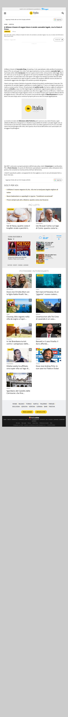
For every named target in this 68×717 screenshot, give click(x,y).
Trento (8, 223)
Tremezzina (39, 223)
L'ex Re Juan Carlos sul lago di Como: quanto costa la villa (47, 228)
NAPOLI (36, 404)
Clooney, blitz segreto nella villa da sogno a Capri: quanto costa (18, 319)
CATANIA (39, 407)
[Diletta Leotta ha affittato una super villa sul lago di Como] (19, 355)
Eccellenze (10, 209)
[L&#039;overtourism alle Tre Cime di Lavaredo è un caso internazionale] (48, 306)
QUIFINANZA (56, 419)
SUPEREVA (34, 421)
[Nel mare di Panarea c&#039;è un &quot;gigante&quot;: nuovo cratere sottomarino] (48, 281)
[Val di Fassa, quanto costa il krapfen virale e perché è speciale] (19, 215)
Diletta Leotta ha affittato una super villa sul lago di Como (17, 368)
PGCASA (30, 419)
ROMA (15, 404)
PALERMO (43, 404)
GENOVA (24, 407)
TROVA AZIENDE (27, 412)
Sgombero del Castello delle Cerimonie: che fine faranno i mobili (18, 393)
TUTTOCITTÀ (42, 419)
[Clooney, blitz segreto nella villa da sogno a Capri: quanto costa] (19, 306)
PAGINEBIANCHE (35, 419)
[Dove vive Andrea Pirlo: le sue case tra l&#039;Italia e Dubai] (48, 355)
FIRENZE (51, 404)
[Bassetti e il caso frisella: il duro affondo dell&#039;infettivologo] (48, 330)
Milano (14, 31)
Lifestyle (7, 31)
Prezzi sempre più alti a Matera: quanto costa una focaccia (27, 200)
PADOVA (52, 407)
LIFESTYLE (11, 24)
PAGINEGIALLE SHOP (22, 419)
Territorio (40, 275)
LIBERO (5, 419)
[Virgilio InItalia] (34, 13)
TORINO (29, 404)
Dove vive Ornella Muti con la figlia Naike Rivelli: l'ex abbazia (18, 294)
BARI (45, 407)
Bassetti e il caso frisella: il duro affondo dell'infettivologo (47, 343)
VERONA (32, 407)
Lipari (37, 289)
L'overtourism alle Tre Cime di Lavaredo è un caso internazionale (47, 319)
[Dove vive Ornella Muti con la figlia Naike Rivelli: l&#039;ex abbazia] (19, 281)
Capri (8, 314)
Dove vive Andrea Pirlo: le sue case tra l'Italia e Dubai (47, 367)
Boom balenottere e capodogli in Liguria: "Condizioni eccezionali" (30, 196)
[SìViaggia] (45, 9)
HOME (5, 24)
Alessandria (10, 289)
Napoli (8, 388)
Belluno (38, 314)
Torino (38, 363)
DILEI (47, 419)
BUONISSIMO (62, 419)
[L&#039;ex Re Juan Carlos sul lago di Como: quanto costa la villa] (48, 215)
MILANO (21, 404)
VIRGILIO (9, 419)
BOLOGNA (16, 407)
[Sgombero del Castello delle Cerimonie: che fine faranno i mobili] (19, 380)
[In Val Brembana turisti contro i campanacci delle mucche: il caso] (19, 330)
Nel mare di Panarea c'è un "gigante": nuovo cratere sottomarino (47, 294)
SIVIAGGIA (50, 419)
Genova (38, 339)
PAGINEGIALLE (15, 419)
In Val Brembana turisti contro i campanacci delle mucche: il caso (17, 343)
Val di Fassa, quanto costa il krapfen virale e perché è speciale (18, 228)
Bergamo (9, 339)
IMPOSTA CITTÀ (40, 412)
